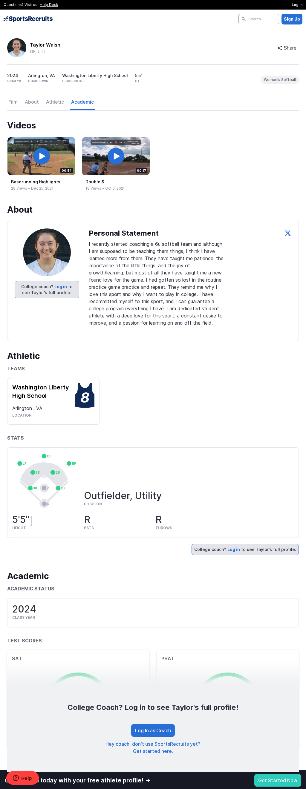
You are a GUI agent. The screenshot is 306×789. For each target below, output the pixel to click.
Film (13, 102)
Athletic (55, 102)
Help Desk (49, 4)
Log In (297, 4)
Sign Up (292, 19)
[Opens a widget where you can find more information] (22, 778)
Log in (60, 286)
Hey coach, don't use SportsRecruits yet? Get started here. (153, 747)
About (32, 102)
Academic (82, 102)
